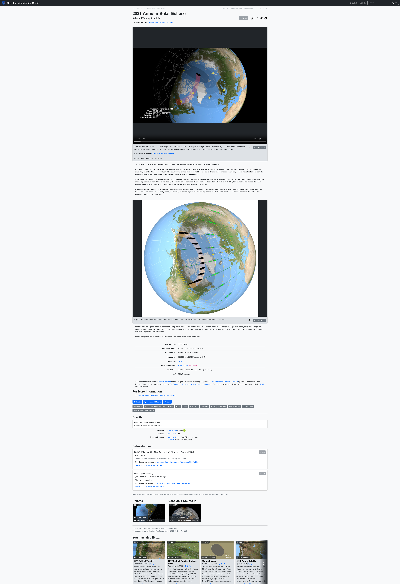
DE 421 (180, 361)
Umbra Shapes (209, 561)
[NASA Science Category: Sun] (156, 563)
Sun (168, 402)
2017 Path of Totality (144, 561)
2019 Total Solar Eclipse (143, 520)
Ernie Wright (153, 22)
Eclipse (178, 406)
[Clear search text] (392, 3)
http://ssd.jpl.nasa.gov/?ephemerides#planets (173, 483)
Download (260, 147)
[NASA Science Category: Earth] (151, 563)
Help (364, 3)
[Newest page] (267, 8)
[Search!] (396, 3)
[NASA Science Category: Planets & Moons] (153, 563)
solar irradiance (234, 406)
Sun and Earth (248, 406)
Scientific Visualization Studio (23, 3)
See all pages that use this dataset (148, 465)
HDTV (185, 406)
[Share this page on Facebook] (266, 18)
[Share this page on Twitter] (261, 18)
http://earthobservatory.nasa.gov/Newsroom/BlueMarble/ (177, 462)
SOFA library (183, 365)
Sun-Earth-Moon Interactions (143, 410)
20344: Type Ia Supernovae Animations (149, 9)
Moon (213, 406)
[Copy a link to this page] (257, 18)
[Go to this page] (149, 513)
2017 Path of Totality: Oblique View (182, 562)
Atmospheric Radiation (153, 406)
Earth (138, 402)
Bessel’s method (164, 382)
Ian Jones (171, 439)
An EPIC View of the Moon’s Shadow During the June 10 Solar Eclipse (184, 520)
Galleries (354, 3)
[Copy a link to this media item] (249, 147)
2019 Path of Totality (246, 561)
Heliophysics (194, 406)
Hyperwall (204, 406)
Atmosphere (137, 406)
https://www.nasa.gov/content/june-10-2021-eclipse (157, 395)
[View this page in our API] (251, 18)
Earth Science (168, 406)
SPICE (262, 384)
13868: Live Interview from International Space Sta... (242, 9)
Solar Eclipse (221, 406)
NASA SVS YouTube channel (162, 153)
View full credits (168, 22)
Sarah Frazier (172, 434)
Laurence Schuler (174, 437)
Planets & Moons (154, 402)
